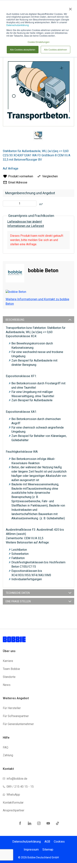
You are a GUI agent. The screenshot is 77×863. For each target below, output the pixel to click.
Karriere (8, 661)
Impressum (31, 849)
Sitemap (47, 849)
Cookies (59, 841)
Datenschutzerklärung (17, 25)
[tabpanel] (38, 136)
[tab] (38, 319)
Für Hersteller (12, 708)
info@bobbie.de (17, 778)
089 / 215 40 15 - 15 (20, 786)
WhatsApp (13, 794)
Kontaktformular (13, 802)
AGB (47, 841)
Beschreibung (15, 319)
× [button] (69, 7)
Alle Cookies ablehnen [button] (55, 49)
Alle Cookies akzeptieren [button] (22, 49)
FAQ (5, 747)
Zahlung (8, 755)
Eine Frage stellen (18, 601)
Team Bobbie (11, 669)
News (6, 685)
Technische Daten (18, 592)
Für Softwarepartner (16, 716)
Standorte (9, 677)
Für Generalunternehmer (18, 724)
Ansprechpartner (13, 810)
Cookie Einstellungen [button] (39, 41)
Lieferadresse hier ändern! (24, 221)
